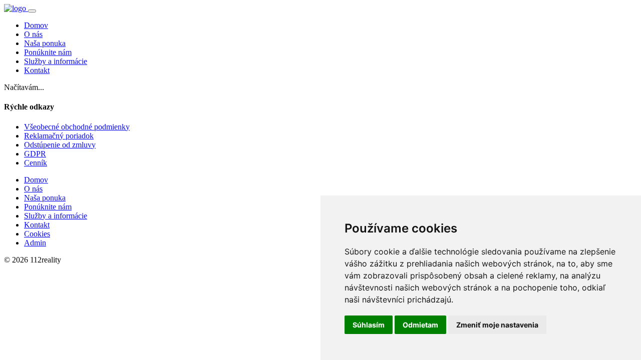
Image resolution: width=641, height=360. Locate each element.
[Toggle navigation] (32, 11)
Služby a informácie (55, 61)
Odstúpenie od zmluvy (60, 144)
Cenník (35, 162)
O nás (33, 34)
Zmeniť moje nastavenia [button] (497, 324)
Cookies (37, 234)
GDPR (35, 154)
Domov (36, 25)
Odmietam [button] (420, 324)
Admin (35, 242)
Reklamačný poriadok (59, 136)
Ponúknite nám (48, 52)
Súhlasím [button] (369, 324)
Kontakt (37, 70)
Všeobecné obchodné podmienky (77, 126)
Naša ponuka (45, 43)
